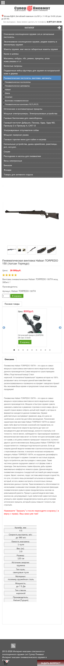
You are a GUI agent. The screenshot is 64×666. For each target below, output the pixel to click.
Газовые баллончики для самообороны (23, 117)
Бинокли (8, 165)
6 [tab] (36, 350)
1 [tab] (14, 350)
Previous (3, 327)
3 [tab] (23, 350)
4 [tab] (27, 350)
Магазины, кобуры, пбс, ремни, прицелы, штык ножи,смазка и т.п (27, 60)
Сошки (7, 151)
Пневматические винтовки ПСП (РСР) (21, 104)
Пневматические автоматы (17, 85)
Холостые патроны (13, 65)
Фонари (7, 169)
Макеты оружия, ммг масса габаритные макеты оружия (31, 49)
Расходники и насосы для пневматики (22, 156)
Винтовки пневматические (17, 100)
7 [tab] (40, 350)
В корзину (17, 295)
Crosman (8, 97)
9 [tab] (49, 350)
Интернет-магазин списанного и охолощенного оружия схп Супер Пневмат (23, 653)
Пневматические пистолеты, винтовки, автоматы (27, 77)
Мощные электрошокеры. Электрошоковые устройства (30, 113)
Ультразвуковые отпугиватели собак (21, 130)
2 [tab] (18, 350)
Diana (7, 93)
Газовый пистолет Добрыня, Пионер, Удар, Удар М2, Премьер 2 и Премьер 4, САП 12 (29, 124)
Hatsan (8, 89)
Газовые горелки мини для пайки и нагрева (25, 139)
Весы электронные (13, 160)
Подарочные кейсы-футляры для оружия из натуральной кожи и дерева (32, 72)
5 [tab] (32, 350)
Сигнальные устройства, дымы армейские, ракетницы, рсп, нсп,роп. (30, 145)
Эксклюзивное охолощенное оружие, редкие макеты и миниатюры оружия (30, 43)
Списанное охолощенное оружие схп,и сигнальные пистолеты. (29, 35)
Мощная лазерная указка (16, 134)
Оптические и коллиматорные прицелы (23, 108)
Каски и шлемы (11, 53)
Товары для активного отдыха (18, 174)
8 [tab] (45, 350)
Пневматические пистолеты (18, 82)
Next (60, 327)
